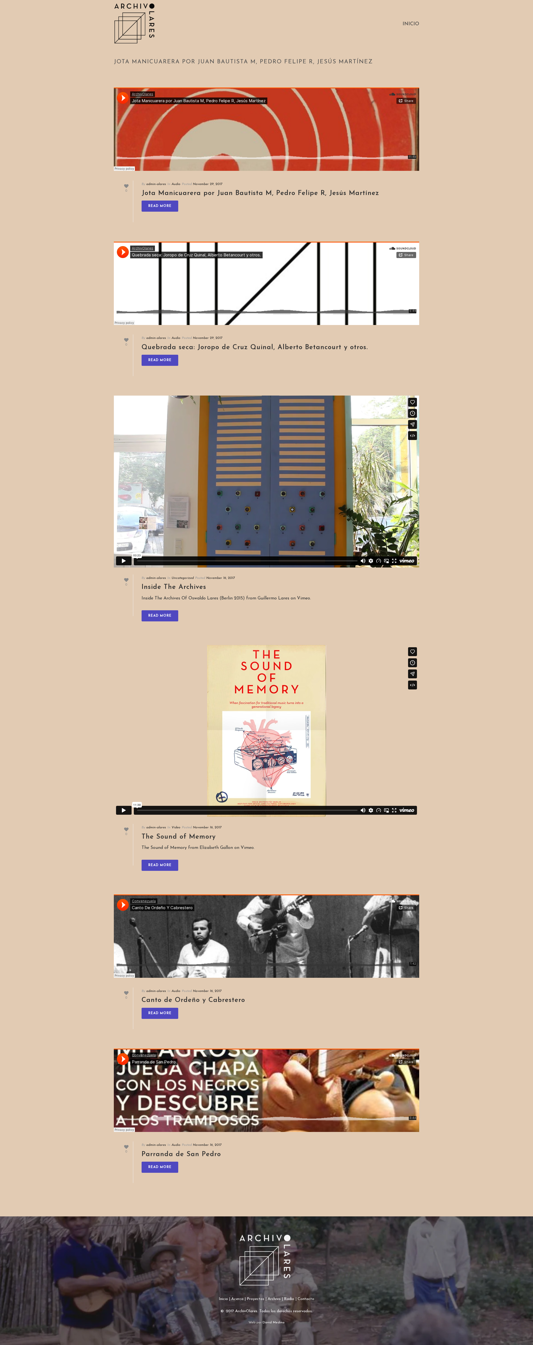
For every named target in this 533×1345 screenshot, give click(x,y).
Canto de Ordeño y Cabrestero (193, 1000)
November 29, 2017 (207, 184)
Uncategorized (183, 578)
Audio (176, 184)
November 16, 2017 (220, 578)
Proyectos (255, 1299)
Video (176, 827)
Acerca (237, 1299)
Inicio (411, 24)
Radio (289, 1299)
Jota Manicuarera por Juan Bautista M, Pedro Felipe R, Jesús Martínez (260, 193)
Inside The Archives (174, 587)
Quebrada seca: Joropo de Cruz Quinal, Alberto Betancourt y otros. (255, 347)
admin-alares (156, 184)
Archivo (274, 1299)
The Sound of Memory (179, 837)
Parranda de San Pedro (181, 1154)
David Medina (274, 1322)
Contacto (306, 1299)
